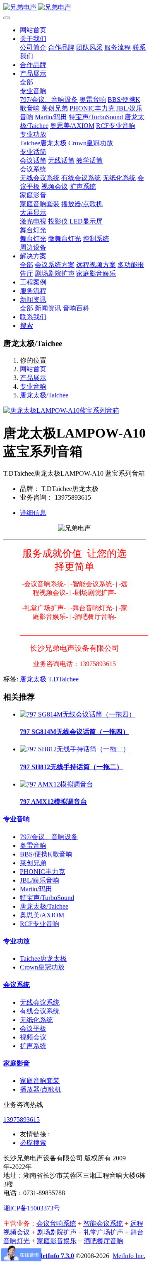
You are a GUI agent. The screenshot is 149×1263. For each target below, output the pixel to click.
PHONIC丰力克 (42, 871)
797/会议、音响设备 (49, 836)
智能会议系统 (103, 1223)
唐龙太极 (33, 679)
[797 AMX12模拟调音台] (56, 784)
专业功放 (16, 941)
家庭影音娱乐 (57, 1240)
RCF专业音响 (39, 923)
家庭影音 (16, 1063)
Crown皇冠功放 (42, 967)
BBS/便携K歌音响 (46, 854)
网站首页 (33, 30)
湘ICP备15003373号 (31, 1208)
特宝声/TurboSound (47, 897)
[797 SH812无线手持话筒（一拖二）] (75, 749)
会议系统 (16, 984)
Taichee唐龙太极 (43, 958)
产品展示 (33, 377)
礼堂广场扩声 (103, 1232)
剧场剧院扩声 (57, 1232)
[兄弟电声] (74, 7)
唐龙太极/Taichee (44, 395)
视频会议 (33, 1037)
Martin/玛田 (36, 889)
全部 (26, 82)
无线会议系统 (40, 1002)
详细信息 (33, 512)
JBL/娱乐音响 (39, 880)
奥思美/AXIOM (42, 915)
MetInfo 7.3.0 (55, 1255)
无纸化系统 (36, 1019)
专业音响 (33, 386)
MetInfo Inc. (129, 1255)
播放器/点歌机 (40, 1089)
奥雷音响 (33, 845)
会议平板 (33, 1028)
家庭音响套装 (40, 1080)
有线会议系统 (40, 1011)
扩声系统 (33, 1045)
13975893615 (21, 1119)
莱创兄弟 (33, 862)
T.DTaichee (63, 679)
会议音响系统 (56, 1223)
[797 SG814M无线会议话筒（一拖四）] (77, 714)
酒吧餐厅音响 (103, 1240)
